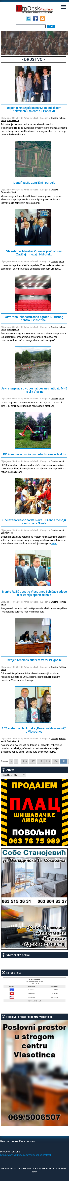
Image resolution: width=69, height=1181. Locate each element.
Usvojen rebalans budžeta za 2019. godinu (34, 660)
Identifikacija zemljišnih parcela (34, 182)
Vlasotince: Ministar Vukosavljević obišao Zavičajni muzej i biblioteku (34, 252)
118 (40, 761)
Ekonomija (6, 192)
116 (25, 761)
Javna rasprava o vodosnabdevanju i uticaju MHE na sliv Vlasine (34, 390)
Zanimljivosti (13, 120)
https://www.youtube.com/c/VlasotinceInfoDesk (25, 1155)
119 (48, 761)
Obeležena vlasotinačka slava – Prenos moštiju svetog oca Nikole (34, 521)
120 (56, 761)
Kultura (62, 118)
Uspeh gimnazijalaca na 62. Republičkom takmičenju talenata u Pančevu (34, 109)
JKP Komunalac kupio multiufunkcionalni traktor (34, 454)
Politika (62, 602)
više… (54, 543)
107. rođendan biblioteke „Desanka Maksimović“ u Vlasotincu (34, 730)
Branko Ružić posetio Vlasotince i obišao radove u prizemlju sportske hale (34, 593)
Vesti (3, 120)
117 (32, 761)
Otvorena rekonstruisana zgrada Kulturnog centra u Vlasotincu (34, 318)
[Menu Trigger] (63, 7)
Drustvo (54, 118)
